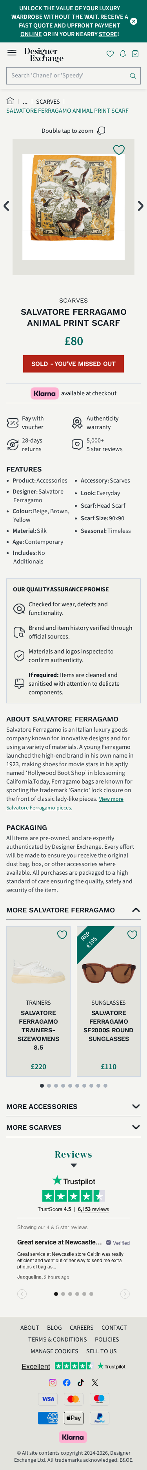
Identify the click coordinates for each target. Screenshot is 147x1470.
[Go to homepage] (43, 55)
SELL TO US (101, 1351)
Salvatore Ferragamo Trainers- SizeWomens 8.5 (38, 1030)
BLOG (54, 1327)
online (31, 34)
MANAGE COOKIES (54, 1351)
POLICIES (107, 1339)
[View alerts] (125, 55)
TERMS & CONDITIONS (57, 1339)
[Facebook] (67, 1382)
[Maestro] (100, 1399)
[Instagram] (52, 1382)
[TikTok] (81, 1382)
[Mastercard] (74, 1399)
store (108, 34)
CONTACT (114, 1327)
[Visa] (48, 1399)
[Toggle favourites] (112, 53)
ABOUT (29, 1327)
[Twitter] (95, 1382)
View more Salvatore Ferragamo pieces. (64, 803)
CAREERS (82, 1327)
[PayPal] (100, 1418)
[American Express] (48, 1418)
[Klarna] (74, 1437)
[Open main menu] (11, 54)
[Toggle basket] (136, 53)
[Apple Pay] (74, 1418)
